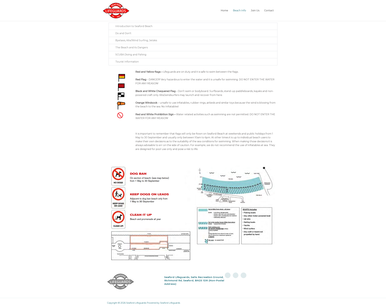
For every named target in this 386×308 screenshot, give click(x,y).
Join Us (255, 10)
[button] (193, 26)
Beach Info (239, 10)
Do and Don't (123, 33)
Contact (269, 10)
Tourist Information (127, 61)
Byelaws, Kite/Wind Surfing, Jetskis (136, 40)
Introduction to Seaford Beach (133, 26)
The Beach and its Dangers (131, 47)
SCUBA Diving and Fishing (130, 54)
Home (224, 10)
